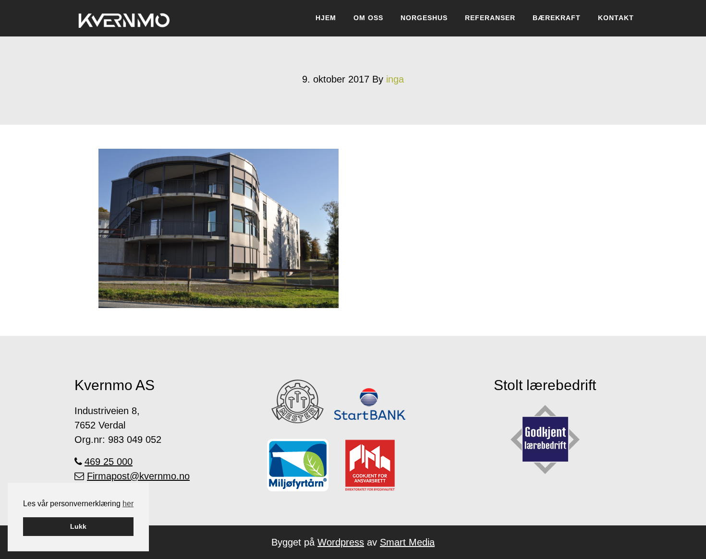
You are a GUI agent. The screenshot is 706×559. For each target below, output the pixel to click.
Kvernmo (124, 18)
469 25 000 (109, 461)
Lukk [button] (78, 526)
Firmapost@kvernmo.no (138, 476)
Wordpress (340, 542)
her (128, 504)
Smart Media (407, 542)
